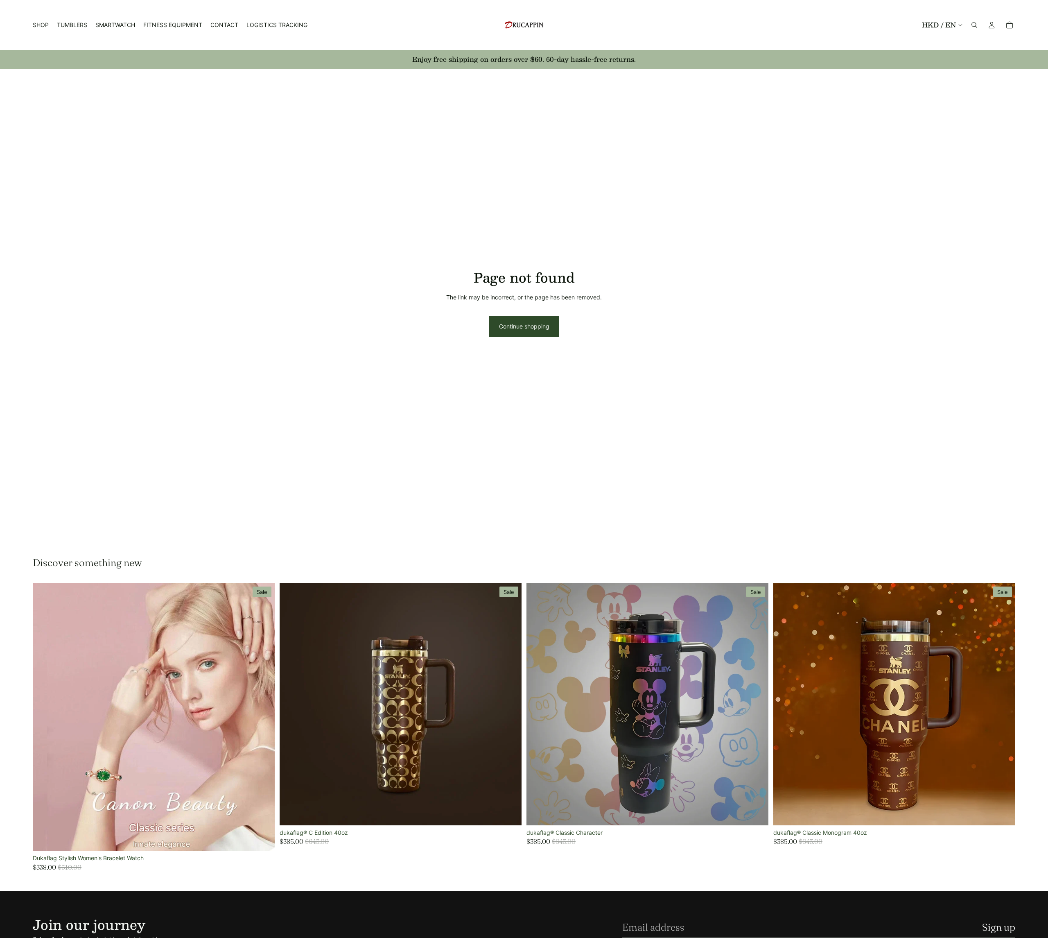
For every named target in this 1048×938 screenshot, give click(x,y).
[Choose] (262, 838)
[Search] (974, 25)
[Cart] (1010, 25)
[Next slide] (262, 717)
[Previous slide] (45, 717)
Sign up (998, 927)
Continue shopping (524, 326)
